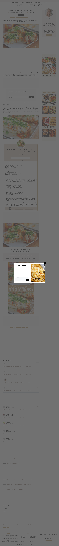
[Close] (45, 263)
